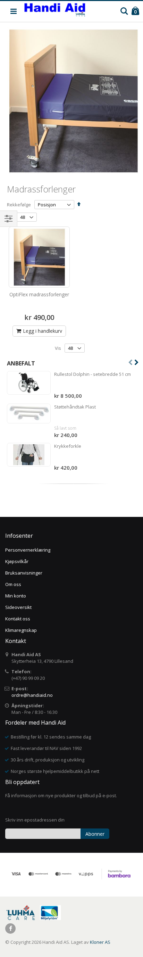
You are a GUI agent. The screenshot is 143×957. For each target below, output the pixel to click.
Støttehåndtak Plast (75, 407)
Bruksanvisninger (23, 573)
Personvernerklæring (27, 550)
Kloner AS (100, 942)
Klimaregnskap (21, 630)
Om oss (13, 584)
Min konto (15, 596)
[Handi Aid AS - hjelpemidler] (55, 11)
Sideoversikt (18, 607)
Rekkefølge (19, 204)
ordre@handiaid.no (32, 695)
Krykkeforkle (67, 446)
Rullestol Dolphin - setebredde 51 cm (92, 374)
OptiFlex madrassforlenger (39, 294)
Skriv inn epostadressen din (35, 820)
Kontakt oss (17, 619)
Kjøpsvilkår (16, 561)
